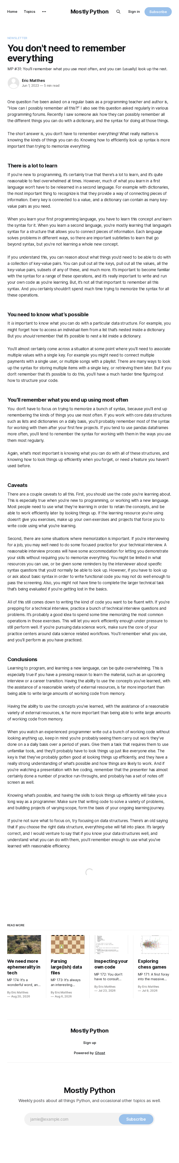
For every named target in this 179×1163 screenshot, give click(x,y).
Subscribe (158, 12)
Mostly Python (89, 11)
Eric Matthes (33, 80)
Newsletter (17, 38)
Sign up (89, 1042)
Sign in (134, 11)
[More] (44, 11)
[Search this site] (118, 11)
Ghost (100, 1053)
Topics (29, 11)
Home (12, 11)
